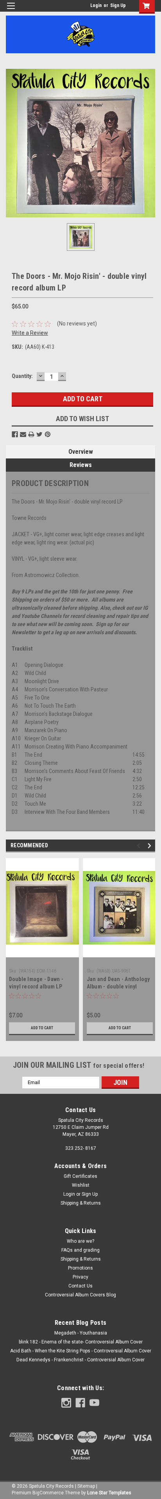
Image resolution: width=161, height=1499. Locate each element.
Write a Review (30, 333)
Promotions (80, 1268)
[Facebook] (15, 434)
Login (96, 5)
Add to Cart (42, 1028)
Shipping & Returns (81, 1203)
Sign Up (118, 5)
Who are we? (80, 1241)
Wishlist (80, 1185)
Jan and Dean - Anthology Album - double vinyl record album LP (118, 986)
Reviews (81, 465)
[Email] (23, 434)
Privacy (80, 1277)
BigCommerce (48, 1493)
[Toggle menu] (10, 10)
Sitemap (86, 1486)
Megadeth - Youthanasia (80, 1333)
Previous (140, 845)
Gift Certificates (80, 1176)
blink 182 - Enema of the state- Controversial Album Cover (81, 1342)
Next (151, 845)
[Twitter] (39, 434)
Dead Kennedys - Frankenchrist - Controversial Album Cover (80, 1360)
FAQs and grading (80, 1250)
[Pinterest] (48, 434)
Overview (80, 451)
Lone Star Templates (109, 1493)
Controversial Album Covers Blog (80, 1295)
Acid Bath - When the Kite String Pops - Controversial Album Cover (80, 1351)
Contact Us (80, 1286)
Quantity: (22, 376)
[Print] (31, 434)
